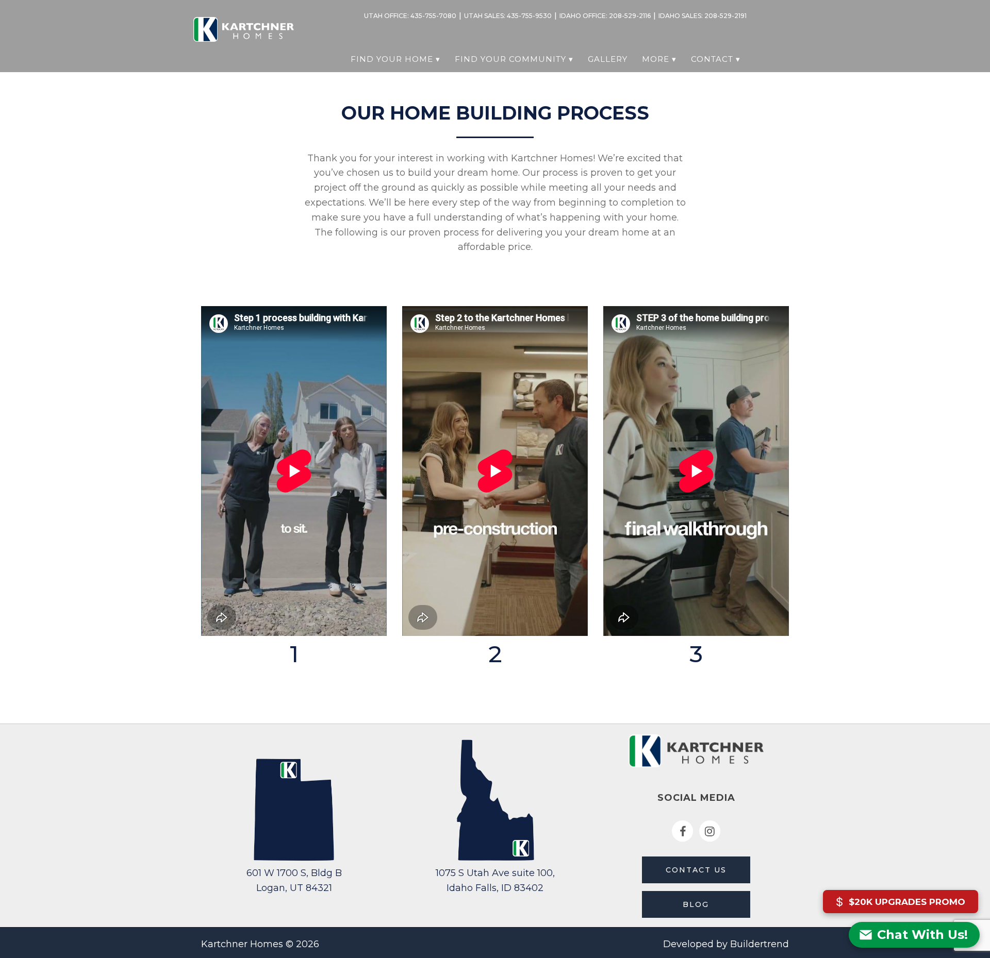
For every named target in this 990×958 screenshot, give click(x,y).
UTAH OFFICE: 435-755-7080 (410, 16)
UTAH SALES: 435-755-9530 (508, 16)
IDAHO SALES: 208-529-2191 (702, 16)
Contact (712, 59)
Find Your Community (510, 59)
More (655, 59)
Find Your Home (392, 59)
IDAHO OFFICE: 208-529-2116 (605, 16)
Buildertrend (759, 944)
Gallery (608, 59)
